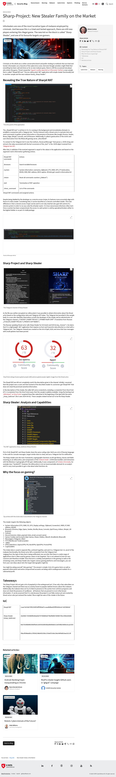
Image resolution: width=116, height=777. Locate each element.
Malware (52, 3)
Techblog (8, 41)
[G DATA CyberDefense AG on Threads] (61, 766)
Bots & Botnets (85, 4)
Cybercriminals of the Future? (20, 721)
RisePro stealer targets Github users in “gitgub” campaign (56, 681)
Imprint (18, 774)
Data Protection (5, 774)
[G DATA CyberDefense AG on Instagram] (71, 766)
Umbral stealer (44, 460)
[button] (55, 744)
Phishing (77, 3)
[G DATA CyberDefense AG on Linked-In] (42, 766)
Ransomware (35, 3)
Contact (13, 774)
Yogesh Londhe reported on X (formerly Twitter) (47, 70)
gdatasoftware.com (26, 774)
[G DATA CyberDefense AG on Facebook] (52, 766)
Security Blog (22, 4)
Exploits (69, 3)
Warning (44, 3)
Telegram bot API (9, 146)
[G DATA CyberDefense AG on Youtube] (81, 766)
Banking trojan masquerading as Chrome (15, 681)
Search (111, 4)
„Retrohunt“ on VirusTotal (12, 394)
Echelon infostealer (64, 462)
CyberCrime (61, 3)
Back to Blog (8, 743)
